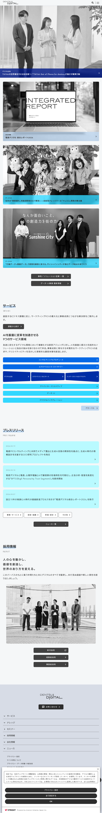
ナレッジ (11, 722)
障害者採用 (51, 664)
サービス (11, 716)
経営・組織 (32, 515)
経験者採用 (51, 657)
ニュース (11, 748)
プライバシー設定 (51, 790)
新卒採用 (51, 650)
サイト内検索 (93, 3)
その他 (65, 515)
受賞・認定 (49, 515)
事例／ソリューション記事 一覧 (51, 276)
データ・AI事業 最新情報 (51, 283)
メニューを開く (98, 3)
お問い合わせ (51, 707)
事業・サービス (13, 515)
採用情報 (11, 735)
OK (51, 801)
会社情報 (11, 742)
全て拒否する (51, 796)
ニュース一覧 (51, 524)
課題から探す (13, 326)
